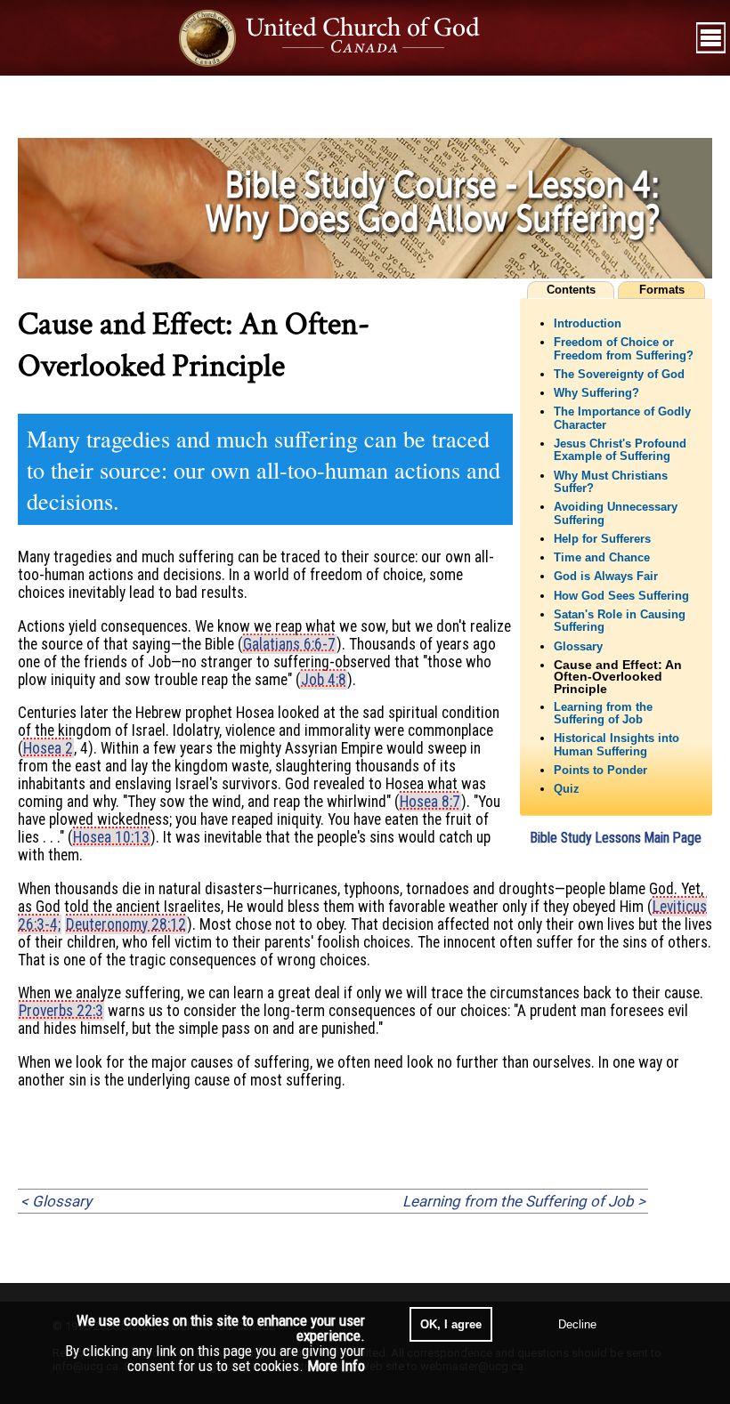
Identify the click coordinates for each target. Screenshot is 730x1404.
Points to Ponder (600, 770)
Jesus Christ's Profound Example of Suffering (620, 450)
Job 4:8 (323, 680)
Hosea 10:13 (111, 837)
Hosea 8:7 (430, 802)
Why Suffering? (596, 393)
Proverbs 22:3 (61, 1011)
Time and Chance (602, 558)
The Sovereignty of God (619, 374)
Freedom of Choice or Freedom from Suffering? (624, 348)
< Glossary (56, 1201)
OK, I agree (451, 1324)
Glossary (578, 647)
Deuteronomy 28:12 (126, 924)
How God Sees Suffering (621, 596)
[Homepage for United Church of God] (346, 37)
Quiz (567, 789)
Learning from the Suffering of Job (603, 713)
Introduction (587, 324)
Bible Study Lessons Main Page (616, 837)
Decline (577, 1324)
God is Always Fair (606, 576)
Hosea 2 (48, 748)
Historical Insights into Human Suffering (616, 744)
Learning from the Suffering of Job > (523, 1201)
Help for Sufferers (602, 539)
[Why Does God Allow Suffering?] (365, 273)
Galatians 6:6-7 (289, 644)
